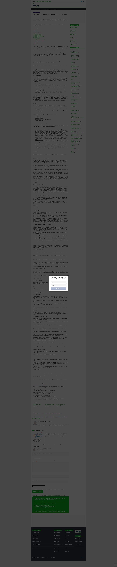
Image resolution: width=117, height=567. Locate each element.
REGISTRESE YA (58, 288)
